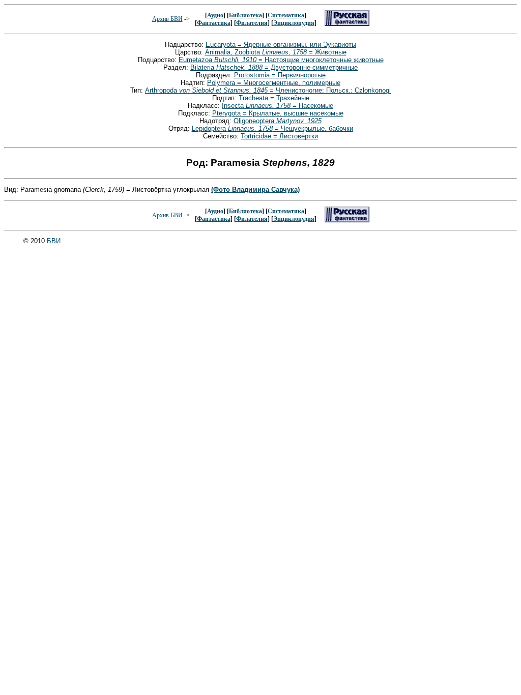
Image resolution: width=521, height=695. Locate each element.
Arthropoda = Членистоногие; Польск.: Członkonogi (268, 90)
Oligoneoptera (278, 121)
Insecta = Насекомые (277, 105)
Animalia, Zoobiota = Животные (275, 52)
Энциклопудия (293, 22)
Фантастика (213, 22)
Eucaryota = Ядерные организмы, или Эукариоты (281, 44)
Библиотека (245, 15)
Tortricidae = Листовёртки (279, 136)
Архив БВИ (167, 18)
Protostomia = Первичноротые (280, 75)
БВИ (54, 241)
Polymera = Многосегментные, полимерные (273, 82)
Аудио (215, 15)
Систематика (286, 15)
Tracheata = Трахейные (274, 98)
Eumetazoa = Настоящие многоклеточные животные (281, 60)
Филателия (252, 22)
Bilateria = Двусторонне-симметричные (274, 67)
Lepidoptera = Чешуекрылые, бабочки (272, 128)
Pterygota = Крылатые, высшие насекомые (277, 113)
